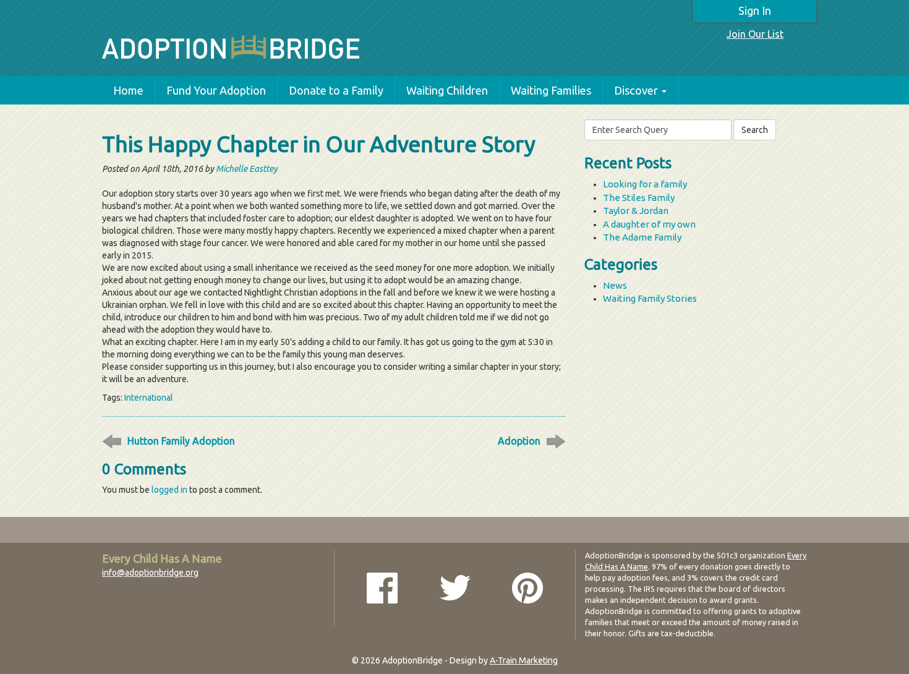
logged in (169, 490)
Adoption (519, 440)
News (615, 285)
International (148, 398)
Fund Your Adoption (216, 90)
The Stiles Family (639, 197)
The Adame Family (642, 237)
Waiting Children (447, 90)
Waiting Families (551, 90)
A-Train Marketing (524, 660)
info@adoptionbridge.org (150, 573)
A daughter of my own (649, 224)
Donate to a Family (336, 90)
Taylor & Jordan (635, 210)
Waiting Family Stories (650, 298)
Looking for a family (645, 184)
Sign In (754, 10)
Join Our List (755, 34)
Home (128, 90)
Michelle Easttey (247, 169)
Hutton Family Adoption (181, 440)
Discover (636, 90)
